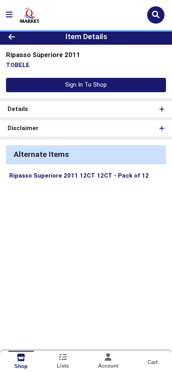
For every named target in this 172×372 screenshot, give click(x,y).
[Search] (156, 14)
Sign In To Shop (86, 84)
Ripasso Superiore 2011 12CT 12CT (79, 175)
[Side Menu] (9, 15)
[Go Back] (26, 37)
